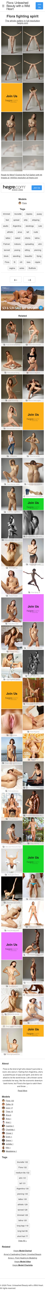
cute (40, 226)
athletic (10, 232)
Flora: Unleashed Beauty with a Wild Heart (18, 5)
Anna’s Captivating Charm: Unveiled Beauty (22, 1254)
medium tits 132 (22, 1172)
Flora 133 (10, 1100)
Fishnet (6, 244)
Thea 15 (9, 1111)
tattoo (8, 238)
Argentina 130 (23, 1188)
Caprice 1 (10, 1125)
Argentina (17, 226)
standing (16, 256)
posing (17, 250)
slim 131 (22, 1178)
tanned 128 (22, 1209)
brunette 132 (22, 1162)
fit (14, 262)
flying (39, 256)
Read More (22, 1090)
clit (21, 262)
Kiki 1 (8, 1147)
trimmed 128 (22, 1215)
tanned (7, 250)
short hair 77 (22, 1236)
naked (17, 238)
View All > (22, 1240)
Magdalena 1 (11, 1151)
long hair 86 (23, 1231)
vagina (12, 268)
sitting (27, 250)
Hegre (22, 1250)
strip (25, 220)
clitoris (27, 238)
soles (22, 268)
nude (36, 232)
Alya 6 (8, 1115)
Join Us (39, 6)
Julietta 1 (9, 1144)
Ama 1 (8, 1118)
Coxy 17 (9, 1107)
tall (28, 232)
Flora (24, 203)
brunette (18, 213)
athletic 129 (22, 1204)
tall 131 (22, 1183)
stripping (35, 220)
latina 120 (22, 1220)
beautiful (28, 256)
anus (20, 232)
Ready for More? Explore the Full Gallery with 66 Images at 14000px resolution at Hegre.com (21, 176)
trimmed (6, 213)
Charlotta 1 (10, 1129)
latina (37, 238)
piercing (37, 250)
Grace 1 (9, 1140)
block (6, 256)
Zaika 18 (9, 1104)
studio (5, 226)
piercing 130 (22, 1193)
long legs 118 (22, 1225)
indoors (17, 244)
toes (28, 262)
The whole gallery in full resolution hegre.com (22, 21)
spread (16, 220)
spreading (29, 244)
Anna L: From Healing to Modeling (22, 1258)
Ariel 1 (8, 1122)
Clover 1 (9, 1133)
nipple (37, 262)
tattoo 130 (22, 1199)
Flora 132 (22, 1167)
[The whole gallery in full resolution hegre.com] (33, 148)
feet (7, 220)
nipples (29, 213)
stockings (30, 226)
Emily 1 (9, 1136)
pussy (39, 213)
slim (40, 244)
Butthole (32, 268)
